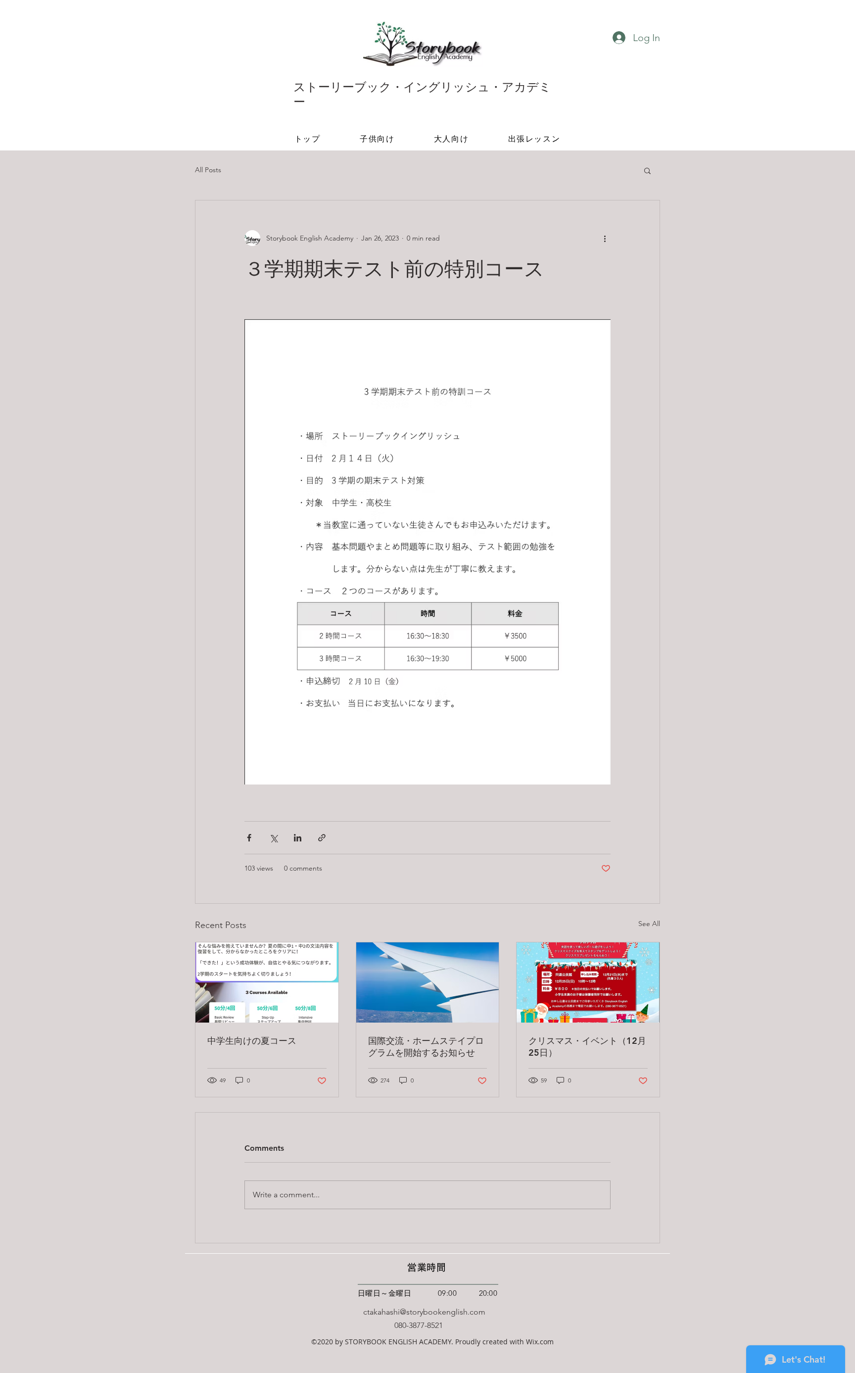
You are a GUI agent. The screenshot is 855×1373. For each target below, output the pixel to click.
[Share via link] (322, 837)
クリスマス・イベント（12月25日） (587, 1046)
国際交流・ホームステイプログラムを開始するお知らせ (426, 1046)
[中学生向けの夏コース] (266, 982)
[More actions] (605, 238)
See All (649, 923)
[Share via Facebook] (249, 837)
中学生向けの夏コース (251, 1040)
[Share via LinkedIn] (297, 837)
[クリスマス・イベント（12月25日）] (588, 982)
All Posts (208, 169)
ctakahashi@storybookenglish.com (424, 1312)
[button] (647, 170)
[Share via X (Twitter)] (273, 837)
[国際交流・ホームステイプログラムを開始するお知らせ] (427, 982)
